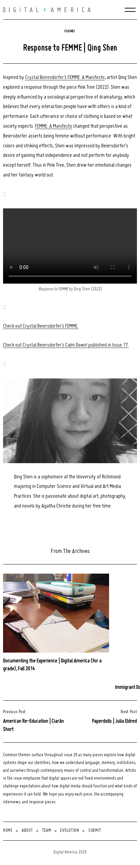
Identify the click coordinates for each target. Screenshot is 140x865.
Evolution (69, 831)
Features (70, 31)
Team (46, 831)
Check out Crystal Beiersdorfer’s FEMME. (40, 326)
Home (8, 831)
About (27, 831)
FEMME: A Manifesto (53, 126)
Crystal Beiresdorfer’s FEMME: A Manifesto (65, 77)
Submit (94, 831)
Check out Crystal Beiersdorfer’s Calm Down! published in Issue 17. (66, 345)
